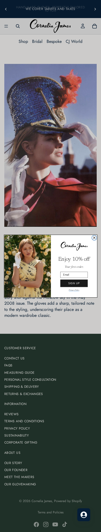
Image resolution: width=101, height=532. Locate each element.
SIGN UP (73, 283)
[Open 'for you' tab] (83, 514)
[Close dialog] (94, 237)
